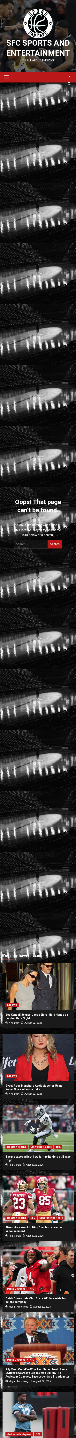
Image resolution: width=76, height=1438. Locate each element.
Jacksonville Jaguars (19, 1434)
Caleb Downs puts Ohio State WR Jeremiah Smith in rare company (37, 1300)
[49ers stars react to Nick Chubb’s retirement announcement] (38, 1199)
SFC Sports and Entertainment (38, 48)
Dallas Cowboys (16, 1289)
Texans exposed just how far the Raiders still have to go (38, 1158)
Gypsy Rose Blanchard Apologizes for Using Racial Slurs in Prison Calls (34, 1087)
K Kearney (14, 1023)
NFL (58, 1147)
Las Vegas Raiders (41, 1147)
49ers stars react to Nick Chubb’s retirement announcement (34, 1229)
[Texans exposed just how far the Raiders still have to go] (38, 1128)
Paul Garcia (15, 1165)
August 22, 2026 (33, 1023)
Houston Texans (16, 1147)
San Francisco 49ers (51, 1218)
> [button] (69, 76)
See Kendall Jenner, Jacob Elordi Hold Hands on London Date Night (36, 1016)
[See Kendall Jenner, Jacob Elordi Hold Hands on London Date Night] (38, 986)
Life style (12, 1005)
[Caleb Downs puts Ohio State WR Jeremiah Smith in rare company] (38, 1270)
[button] (6, 77)
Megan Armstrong (18, 1307)
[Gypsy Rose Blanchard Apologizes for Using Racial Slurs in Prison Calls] (38, 1057)
